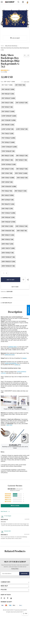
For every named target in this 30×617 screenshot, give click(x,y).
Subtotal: (3, 291)
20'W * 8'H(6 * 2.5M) (7, 244)
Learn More (9, 425)
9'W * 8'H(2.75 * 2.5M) (8, 204)
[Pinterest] (8, 598)
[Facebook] (2, 598)
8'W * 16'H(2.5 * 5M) (21, 160)
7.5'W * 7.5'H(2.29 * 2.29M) (9, 147)
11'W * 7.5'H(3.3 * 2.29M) (8, 213)
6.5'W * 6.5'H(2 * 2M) (8, 129)
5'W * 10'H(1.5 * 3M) (7, 107)
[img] (4, 519)
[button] (4, 70)
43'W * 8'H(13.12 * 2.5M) (8, 261)
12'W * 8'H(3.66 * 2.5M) (8, 217)
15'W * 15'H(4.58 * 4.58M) (9, 186)
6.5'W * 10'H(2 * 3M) (22, 129)
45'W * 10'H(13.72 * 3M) (8, 266)
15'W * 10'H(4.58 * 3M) (8, 231)
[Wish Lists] (23, 279)
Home (2, 46)
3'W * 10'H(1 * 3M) (20, 85)
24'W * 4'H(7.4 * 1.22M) (8, 248)
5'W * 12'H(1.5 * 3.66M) (8, 111)
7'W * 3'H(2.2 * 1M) (7, 191)
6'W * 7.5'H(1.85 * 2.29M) (9, 120)
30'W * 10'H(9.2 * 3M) (8, 253)
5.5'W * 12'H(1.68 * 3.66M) (9, 116)
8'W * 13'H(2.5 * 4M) (7, 160)
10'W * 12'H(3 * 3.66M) (21, 173)
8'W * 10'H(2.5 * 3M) (22, 155)
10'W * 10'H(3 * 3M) (7, 173)
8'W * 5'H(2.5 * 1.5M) (20, 191)
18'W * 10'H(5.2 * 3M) (7, 239)
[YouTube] (11, 598)
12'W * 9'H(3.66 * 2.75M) (8, 222)
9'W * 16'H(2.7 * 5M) (21, 169)
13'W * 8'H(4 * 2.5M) (7, 226)
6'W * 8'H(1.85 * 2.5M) (8, 125)
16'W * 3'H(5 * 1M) (22, 231)
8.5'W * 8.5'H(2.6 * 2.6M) (9, 164)
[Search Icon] (18, 2)
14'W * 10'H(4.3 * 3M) (21, 226)
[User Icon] (23, 2)
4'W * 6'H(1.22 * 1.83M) (8, 89)
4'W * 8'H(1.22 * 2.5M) (8, 94)
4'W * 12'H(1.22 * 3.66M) (8, 98)
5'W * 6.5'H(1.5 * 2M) (21, 103)
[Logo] (9, 2)
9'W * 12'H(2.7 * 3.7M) (8, 169)
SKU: (2, 72)
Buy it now (15, 287)
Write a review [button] (15, 505)
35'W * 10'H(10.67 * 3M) (8, 257)
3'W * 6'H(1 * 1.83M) (7, 85)
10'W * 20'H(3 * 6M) (7, 182)
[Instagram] (5, 598)
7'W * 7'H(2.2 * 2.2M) (7, 133)
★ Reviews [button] (28, 310)
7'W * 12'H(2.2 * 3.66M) (8, 142)
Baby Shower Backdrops (11, 46)
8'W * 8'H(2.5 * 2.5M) (8, 155)
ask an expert (16, 38)
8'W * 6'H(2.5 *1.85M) (8, 195)
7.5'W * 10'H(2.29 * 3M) (8, 151)
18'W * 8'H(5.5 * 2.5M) (8, 235)
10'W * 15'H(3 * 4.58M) (8, 178)
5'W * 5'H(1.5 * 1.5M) (7, 103)
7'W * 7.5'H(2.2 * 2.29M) (8, 138)
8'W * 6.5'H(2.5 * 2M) (8, 200)
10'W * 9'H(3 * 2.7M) (7, 208)
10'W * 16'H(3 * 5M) (22, 178)
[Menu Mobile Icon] (2, 2)
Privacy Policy (14, 568)
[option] (15, 19)
